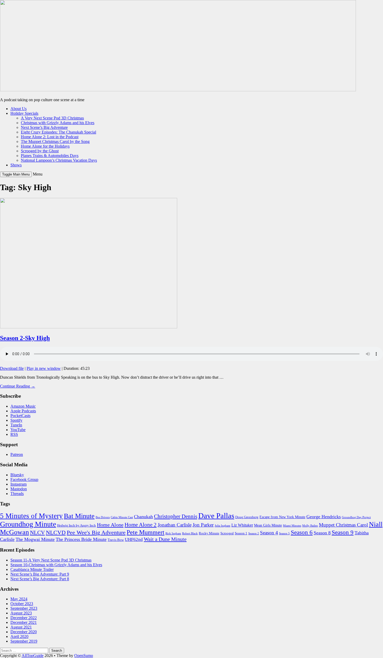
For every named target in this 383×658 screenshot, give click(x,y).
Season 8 (322, 532)
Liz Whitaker (242, 525)
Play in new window (44, 368)
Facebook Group (24, 479)
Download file (12, 368)
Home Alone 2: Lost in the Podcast (49, 137)
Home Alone (110, 525)
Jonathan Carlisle (174, 525)
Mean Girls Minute (268, 525)
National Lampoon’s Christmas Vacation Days (59, 160)
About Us (18, 108)
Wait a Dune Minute (165, 539)
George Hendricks (323, 516)
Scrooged (227, 533)
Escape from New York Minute (282, 517)
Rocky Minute (209, 533)
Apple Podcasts (23, 411)
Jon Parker (203, 525)
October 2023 (21, 603)
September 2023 (23, 608)
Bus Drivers (103, 517)
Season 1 (241, 533)
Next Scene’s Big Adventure (44, 127)
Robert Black (190, 533)
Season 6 (302, 532)
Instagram (18, 484)
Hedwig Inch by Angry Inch (76, 525)
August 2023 (21, 613)
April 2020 (19, 636)
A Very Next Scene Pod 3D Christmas (52, 118)
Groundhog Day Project (356, 517)
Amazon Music (23, 406)
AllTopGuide (33, 655)
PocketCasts (20, 415)
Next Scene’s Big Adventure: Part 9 (39, 574)
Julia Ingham (222, 525)
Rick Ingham (173, 533)
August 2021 (21, 627)
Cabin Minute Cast (122, 517)
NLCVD (56, 532)
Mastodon (18, 489)
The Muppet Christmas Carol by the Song (55, 141)
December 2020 (23, 632)
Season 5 (284, 533)
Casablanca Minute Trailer (32, 569)
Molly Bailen (310, 525)
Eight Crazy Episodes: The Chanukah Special (58, 132)
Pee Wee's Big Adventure (96, 532)
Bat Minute (79, 516)
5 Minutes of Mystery (31, 516)
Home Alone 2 (141, 525)
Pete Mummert (145, 532)
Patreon (16, 454)
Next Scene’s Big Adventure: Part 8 (39, 579)
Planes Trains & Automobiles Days (49, 155)
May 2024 (18, 599)
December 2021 (23, 622)
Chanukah (143, 516)
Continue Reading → (17, 386)
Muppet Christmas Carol (343, 525)
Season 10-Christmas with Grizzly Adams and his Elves (56, 565)
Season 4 (269, 532)
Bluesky (17, 475)
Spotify (16, 420)
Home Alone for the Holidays (45, 146)
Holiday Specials (24, 113)
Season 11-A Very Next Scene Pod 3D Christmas (50, 560)
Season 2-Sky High (25, 338)
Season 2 (253, 533)
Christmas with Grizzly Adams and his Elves (57, 122)
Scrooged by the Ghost (40, 151)
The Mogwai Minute (35, 539)
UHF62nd (134, 539)
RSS (14, 434)
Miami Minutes (292, 525)
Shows (16, 165)
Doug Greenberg (246, 517)
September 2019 (23, 641)
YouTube (18, 429)
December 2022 (23, 617)
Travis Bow (116, 540)
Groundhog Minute (28, 524)
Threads (17, 493)
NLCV (37, 532)
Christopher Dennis (175, 516)
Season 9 (343, 532)
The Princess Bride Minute (81, 539)
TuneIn (16, 425)
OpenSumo (83, 655)
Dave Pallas (216, 515)
